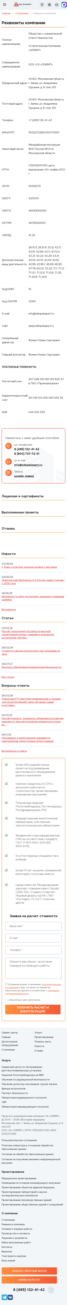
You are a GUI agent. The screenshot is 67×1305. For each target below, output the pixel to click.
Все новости (9, 609)
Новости (39, 1046)
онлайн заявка (24, 476)
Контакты (7, 1247)
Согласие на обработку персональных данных (28, 1154)
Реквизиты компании (13, 1224)
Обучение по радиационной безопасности (26, 1079)
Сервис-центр (10, 1032)
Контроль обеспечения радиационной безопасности (31, 667)
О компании (22, 13)
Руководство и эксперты (16, 1233)
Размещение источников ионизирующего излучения (31, 1182)
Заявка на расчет (29, 1279)
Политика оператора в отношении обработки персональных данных (27, 1147)
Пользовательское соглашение (19, 1140)
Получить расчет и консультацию (33, 1009)
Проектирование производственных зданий (26, 1200)
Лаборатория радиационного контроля (24, 1097)
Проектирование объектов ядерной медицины (28, 1187)
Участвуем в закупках (14, 1256)
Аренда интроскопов (14, 1088)
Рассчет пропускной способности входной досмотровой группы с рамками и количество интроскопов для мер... (28, 634)
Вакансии (7, 1251)
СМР (4, 1102)
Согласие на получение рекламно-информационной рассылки (31, 1161)
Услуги (38, 1032)
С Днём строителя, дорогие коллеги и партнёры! (29, 567)
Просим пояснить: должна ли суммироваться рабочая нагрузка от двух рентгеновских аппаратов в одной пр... (32, 721)
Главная (6, 13)
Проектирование (44, 1037)
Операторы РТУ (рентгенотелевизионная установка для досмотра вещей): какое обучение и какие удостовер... (31, 702)
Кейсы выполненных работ (16, 1242)
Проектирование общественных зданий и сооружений (32, 1204)
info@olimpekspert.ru (28, 465)
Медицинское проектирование (19, 1178)
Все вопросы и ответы (14, 751)
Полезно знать (42, 1041)
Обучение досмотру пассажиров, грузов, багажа (29, 1084)
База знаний (8, 1260)
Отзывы (38, 1050)
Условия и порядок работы (17, 1228)
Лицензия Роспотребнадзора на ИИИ (23, 1075)
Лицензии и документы (14, 1238)
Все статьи (8, 677)
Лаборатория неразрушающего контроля (25, 1106)
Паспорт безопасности (15, 1093)
